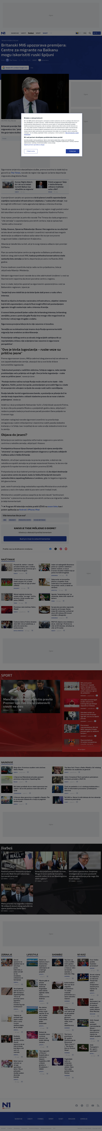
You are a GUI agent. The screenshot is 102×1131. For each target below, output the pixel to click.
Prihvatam (72, 151)
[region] (51, 134)
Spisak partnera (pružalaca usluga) (34, 144)
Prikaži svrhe (31, 151)
